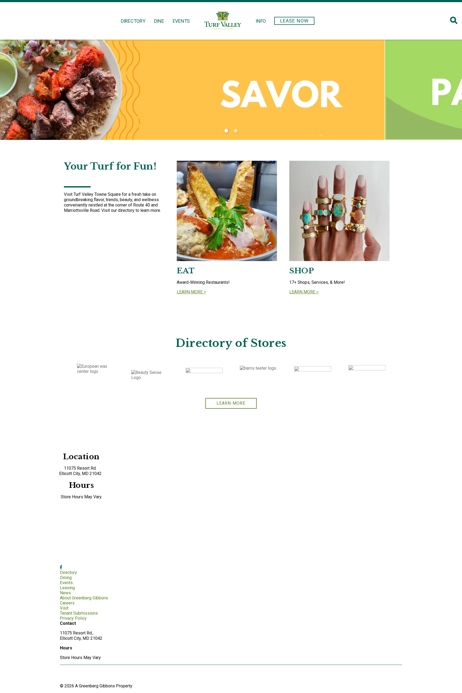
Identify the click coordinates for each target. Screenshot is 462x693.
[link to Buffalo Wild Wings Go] (367, 376)
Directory (68, 572)
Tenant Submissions (79, 613)
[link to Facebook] (61, 567)
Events (66, 582)
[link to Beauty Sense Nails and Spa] (149, 376)
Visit (64, 608)
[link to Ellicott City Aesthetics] (312, 376)
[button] (294, 21)
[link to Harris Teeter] (258, 376)
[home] (222, 21)
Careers (67, 603)
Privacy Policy (73, 618)
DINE (159, 21)
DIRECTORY (133, 21)
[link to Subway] (204, 376)
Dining (66, 577)
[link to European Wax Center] (95, 376)
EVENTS (181, 21)
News (65, 592)
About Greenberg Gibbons (84, 597)
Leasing (67, 587)
